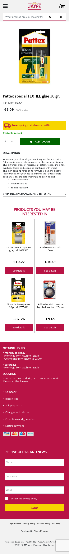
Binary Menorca (41, 531)
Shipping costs (13, 405)
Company (10, 392)
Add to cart (42, 141)
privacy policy (30, 498)
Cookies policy (43, 523)
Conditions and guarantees (20, 419)
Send (34, 507)
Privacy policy (29, 523)
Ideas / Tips (11, 398)
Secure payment (14, 425)
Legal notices (15, 523)
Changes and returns (17, 412)
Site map (56, 523)
